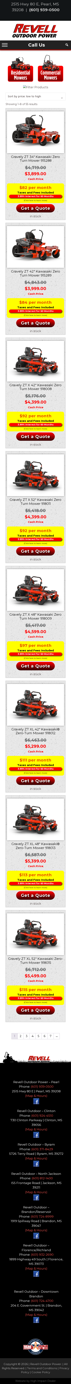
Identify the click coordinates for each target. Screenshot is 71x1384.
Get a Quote (35, 208)
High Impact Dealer (43, 1381)
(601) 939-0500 (44, 9)
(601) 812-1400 (42, 1178)
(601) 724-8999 (42, 1216)
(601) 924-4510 (42, 1115)
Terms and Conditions (42, 1368)
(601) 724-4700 (42, 1301)
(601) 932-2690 (42, 1254)
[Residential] (20, 68)
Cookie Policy (40, 1372)
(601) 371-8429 (42, 1149)
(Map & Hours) (36, 1096)
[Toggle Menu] (5, 45)
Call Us (36, 45)
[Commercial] (50, 68)
